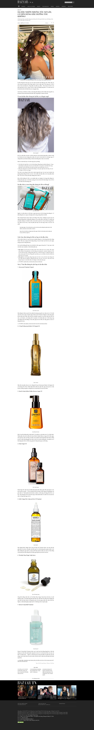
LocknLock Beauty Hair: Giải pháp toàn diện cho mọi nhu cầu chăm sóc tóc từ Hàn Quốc (48, 672)
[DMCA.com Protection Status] (21, 722)
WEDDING (64, 6)
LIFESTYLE (57, 6)
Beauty (38, 6)
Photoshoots (45, 6)
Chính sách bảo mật (42, 703)
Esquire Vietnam (62, 703)
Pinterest (51, 23)
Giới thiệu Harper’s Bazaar (22, 703)
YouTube (32, 2)
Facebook (28, 2)
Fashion (23, 6)
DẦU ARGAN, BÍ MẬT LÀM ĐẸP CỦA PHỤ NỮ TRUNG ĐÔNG (35, 323)
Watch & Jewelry (31, 6)
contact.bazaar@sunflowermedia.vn (26, 718)
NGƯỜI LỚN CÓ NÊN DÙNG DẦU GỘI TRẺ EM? (32, 261)
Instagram (30, 2)
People (52, 6)
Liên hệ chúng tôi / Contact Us (44, 704)
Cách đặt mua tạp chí (22, 704)
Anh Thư (22, 23)
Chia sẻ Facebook (53, 23)
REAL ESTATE (70, 6)
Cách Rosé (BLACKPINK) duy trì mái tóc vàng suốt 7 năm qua (35, 671)
